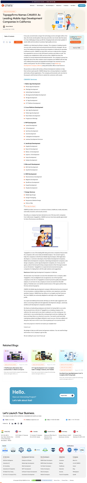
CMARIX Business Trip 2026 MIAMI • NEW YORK (44, 1)
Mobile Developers (45, 474)
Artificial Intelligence (8, 460)
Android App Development (66, 364)
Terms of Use (57, 480)
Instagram (18, 423)
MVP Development (26, 469)
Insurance (61, 460)
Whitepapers (76, 471)
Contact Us (82, 5)
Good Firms (5, 450)
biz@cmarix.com (35, 419)
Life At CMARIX (76, 463)
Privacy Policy (65, 480)
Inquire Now (64, 395)
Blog (74, 469)
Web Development (26, 466)
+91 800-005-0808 (54, 419)
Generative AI (6, 463)
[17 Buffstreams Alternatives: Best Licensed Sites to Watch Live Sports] (15, 355)
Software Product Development (29, 471)
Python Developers (45, 469)
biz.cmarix (11, 419)
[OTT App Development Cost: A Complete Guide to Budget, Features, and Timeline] (43, 355)
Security (61, 471)
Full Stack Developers (46, 466)
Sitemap (72, 480)
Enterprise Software (26, 460)
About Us (75, 460)
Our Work (73, 5)
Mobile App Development (9, 11)
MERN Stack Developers (46, 463)
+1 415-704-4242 (75, 419)
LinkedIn (10, 42)
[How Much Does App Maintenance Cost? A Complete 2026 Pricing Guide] (71, 355)
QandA (74, 474)
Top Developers (21, 450)
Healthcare (61, 466)
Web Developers (45, 471)
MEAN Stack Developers (46, 460)
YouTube (15, 423)
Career (74, 466)
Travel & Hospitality (63, 474)
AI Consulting (6, 466)
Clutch (13, 450)
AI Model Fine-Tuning (8, 471)
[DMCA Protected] (36, 480)
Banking (61, 463)
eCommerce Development (28, 474)
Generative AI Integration (9, 469)
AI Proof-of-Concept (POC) (9, 474)
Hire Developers (50, 5)
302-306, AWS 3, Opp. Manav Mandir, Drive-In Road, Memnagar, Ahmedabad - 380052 (7, 438)
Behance (21, 423)
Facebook (4, 42)
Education (61, 469)
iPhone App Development (66, 367)
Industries (58, 5)
